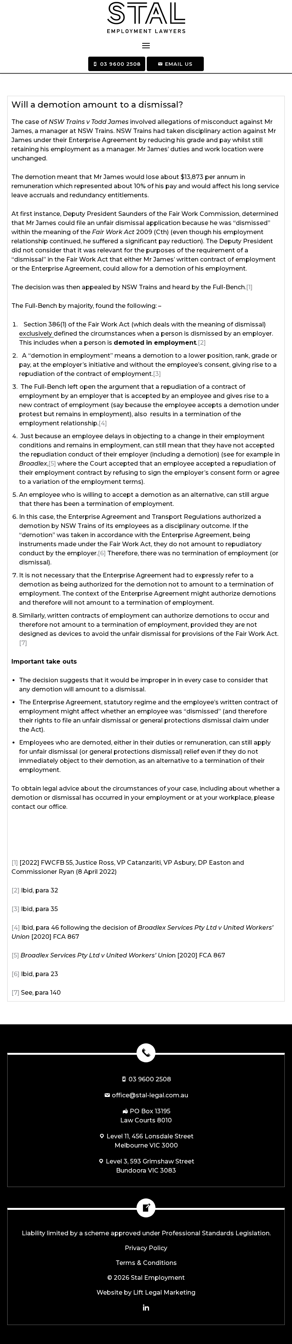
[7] (23, 643)
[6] (102, 553)
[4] (102, 423)
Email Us (178, 64)
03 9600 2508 (119, 64)
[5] (52, 463)
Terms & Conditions (146, 1262)
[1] (249, 287)
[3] (157, 373)
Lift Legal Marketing (164, 1292)
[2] (202, 342)
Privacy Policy (146, 1248)
